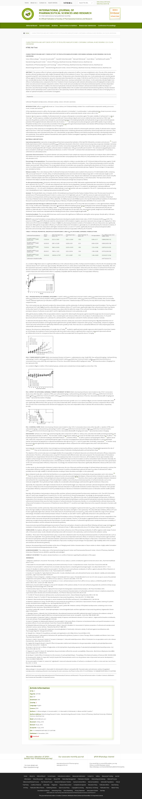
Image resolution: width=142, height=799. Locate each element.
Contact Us (91, 776)
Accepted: (33, 727)
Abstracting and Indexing (98, 779)
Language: (33, 705)
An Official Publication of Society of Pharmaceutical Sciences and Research (65, 19)
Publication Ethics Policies (37, 788)
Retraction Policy (92, 785)
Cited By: (33, 702)
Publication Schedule (83, 779)
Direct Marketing (68, 790)
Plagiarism (54, 785)
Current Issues (51, 776)
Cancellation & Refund (43, 790)
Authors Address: (35, 714)
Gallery (98, 776)
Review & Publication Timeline (63, 782)
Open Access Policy (64, 788)
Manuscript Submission (79, 776)
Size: (31, 697)
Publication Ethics (104, 785)
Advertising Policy (56, 790)
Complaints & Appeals (80, 785)
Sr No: (32, 691)
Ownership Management (69, 779)
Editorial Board (41, 776)
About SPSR (57, 779)
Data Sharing (114, 785)
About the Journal (38, 779)
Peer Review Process (46, 782)
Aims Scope (48, 779)
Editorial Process (112, 779)
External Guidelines (93, 782)
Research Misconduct (65, 785)
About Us (32, 776)
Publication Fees (104, 788)
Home (27, 33)
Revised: (32, 725)
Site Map (102, 790)
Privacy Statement (80, 790)
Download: (33, 699)
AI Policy (25, 788)
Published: (33, 733)
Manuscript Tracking (107, 776)
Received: (33, 722)
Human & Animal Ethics (79, 782)
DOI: (31, 730)
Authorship (46, 785)
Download (35, 736)
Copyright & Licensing (78, 788)
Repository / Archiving (92, 788)
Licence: (32, 708)
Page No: (33, 694)
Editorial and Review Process (31, 782)
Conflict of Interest (36, 785)
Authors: (33, 711)
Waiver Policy (115, 788)
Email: (32, 719)
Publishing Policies (51, 788)
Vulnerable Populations (107, 782)
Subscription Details (92, 790)
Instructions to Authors (64, 776)
